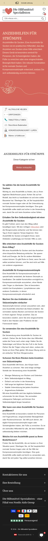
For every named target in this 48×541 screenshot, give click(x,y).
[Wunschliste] (44, 9)
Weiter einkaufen (24, 167)
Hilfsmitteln (35, 227)
